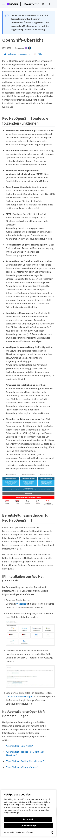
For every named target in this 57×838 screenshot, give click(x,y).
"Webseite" (21, 603)
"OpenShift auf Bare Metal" (19, 745)
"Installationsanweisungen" (20, 696)
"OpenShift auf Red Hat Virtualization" (25, 761)
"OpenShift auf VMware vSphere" (22, 767)
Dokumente (31, 4)
